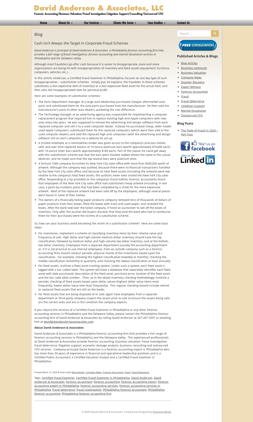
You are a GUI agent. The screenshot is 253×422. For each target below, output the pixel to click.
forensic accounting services (99, 386)
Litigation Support (193, 106)
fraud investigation (89, 390)
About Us (65, 23)
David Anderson (141, 378)
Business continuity (194, 68)
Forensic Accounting (113, 372)
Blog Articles (78, 372)
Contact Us (183, 23)
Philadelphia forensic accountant (125, 390)
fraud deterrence (63, 390)
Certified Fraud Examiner (58, 378)
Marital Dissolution (193, 111)
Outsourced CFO (192, 115)
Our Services (92, 23)
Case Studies (155, 23)
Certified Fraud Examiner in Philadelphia (103, 378)
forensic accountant (79, 382)
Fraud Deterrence (140, 372)
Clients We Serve (123, 23)
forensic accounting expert (139, 382)
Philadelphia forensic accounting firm (86, 394)
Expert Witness (191, 87)
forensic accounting (107, 382)
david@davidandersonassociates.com (68, 322)
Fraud (127, 372)
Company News (94, 372)
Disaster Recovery (193, 82)
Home (43, 23)
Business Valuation (193, 73)
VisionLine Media (162, 411)
